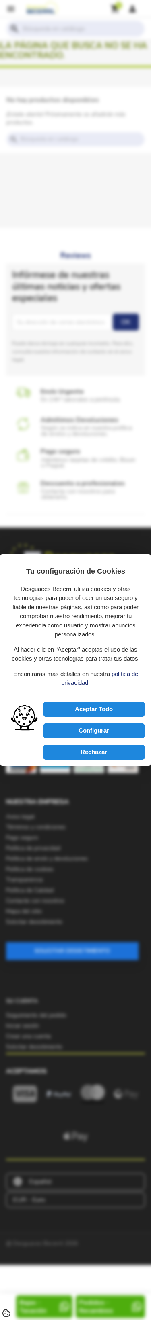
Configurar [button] (94, 730)
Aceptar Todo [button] (94, 709)
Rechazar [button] (94, 751)
